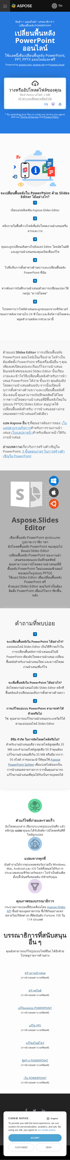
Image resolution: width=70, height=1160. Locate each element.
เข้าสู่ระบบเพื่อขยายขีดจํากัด (35, 98)
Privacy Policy (51, 117)
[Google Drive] (60, 104)
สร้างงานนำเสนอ (35, 973)
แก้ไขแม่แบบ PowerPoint (35, 1008)
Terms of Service (29, 117)
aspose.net (39, 64)
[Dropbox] (53, 104)
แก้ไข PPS (35, 1025)
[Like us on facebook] (26, 1108)
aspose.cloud (57, 64)
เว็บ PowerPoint (35, 1078)
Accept (35, 1138)
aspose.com (25, 64)
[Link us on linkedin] (43, 1108)
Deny (49, 1147)
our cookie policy (46, 1130)
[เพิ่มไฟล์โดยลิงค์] (46, 104)
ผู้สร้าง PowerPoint (35, 1060)
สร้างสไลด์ (35, 990)
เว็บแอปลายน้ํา (22, 432)
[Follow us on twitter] (34, 1108)
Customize (21, 1147)
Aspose (16, 5)
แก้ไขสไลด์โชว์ (35, 1043)
